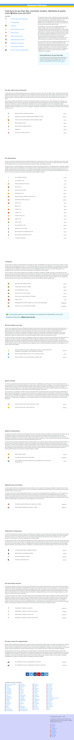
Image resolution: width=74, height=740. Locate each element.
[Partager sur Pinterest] (39, 674)
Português (53, 731)
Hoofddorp (36, 703)
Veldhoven (8, 696)
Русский (53, 725)
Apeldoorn (36, 685)
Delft (35, 686)
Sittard (7, 699)
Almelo (7, 707)
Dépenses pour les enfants (18, 39)
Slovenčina (53, 732)
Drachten (50, 705)
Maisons (36, 702)
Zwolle (35, 693)
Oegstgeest (36, 699)
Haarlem (22, 689)
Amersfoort (50, 684)
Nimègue (50, 691)
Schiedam (36, 700)
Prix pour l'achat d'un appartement (20, 50)
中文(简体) (53, 735)
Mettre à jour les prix (28, 317)
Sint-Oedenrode (23, 710)
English (53, 724)
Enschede (50, 688)
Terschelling (9, 709)
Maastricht (36, 691)
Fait (49, 707)
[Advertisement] (37, 78)
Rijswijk (8, 700)
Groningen (8, 689)
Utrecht (49, 692)
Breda (7, 686)
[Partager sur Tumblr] (35, 674)
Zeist (7, 695)
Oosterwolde (51, 699)
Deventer (50, 686)
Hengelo (22, 703)
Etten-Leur (50, 703)
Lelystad (8, 702)
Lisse (21, 702)
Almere (35, 684)
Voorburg (50, 696)
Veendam (22, 698)
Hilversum (50, 689)
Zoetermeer (22, 695)
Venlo (21, 693)
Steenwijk (36, 707)
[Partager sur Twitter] (31, 674)
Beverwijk (22, 706)
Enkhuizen (8, 703)
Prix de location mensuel (17, 46)
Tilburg (35, 692)
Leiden (21, 691)
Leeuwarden (9, 691)
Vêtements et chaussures (17, 43)
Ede (21, 688)
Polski (52, 726)
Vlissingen (22, 696)
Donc (35, 698)
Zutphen (50, 693)
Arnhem (49, 685)
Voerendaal (36, 696)
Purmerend (36, 709)
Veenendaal (8, 693)
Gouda (35, 705)
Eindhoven (36, 688)
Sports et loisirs (15, 32)
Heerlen (36, 689)
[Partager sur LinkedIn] (43, 674)
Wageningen (9, 698)
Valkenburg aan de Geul (53, 698)
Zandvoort (50, 695)
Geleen (7, 705)
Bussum (22, 686)
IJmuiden (50, 700)
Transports (13, 26)
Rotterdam (8, 692)
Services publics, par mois (17, 29)
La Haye (22, 692)
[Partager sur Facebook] (27, 674)
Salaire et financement (16, 36)
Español (53, 729)
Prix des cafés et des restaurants (19, 19)
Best (7, 706)
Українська (54, 728)
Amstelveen (9, 685)
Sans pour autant (24, 709)
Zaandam (36, 695)
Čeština (53, 733)
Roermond (22, 700)
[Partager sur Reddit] (46, 674)
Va (20, 705)
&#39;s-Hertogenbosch (11, 684)
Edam (49, 709)
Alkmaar (22, 684)
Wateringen (22, 707)
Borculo (36, 706)
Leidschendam (9, 710)
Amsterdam (22, 685)
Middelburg (22, 699)
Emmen (49, 702)
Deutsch (53, 736)
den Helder (50, 706)
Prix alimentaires (15, 22)
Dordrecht (8, 688)
